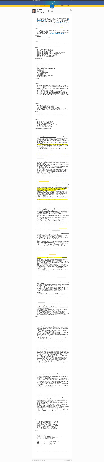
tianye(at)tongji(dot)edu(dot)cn (44, 12)
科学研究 (62, 5)
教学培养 (57, 5)
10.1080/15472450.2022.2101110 (49, 150)
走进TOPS (45, 5)
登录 (71, 0)
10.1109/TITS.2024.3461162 (43, 147)
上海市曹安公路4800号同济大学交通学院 (37, 460)
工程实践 (68, 5)
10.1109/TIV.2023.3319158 (65, 187)
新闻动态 (36, 5)
